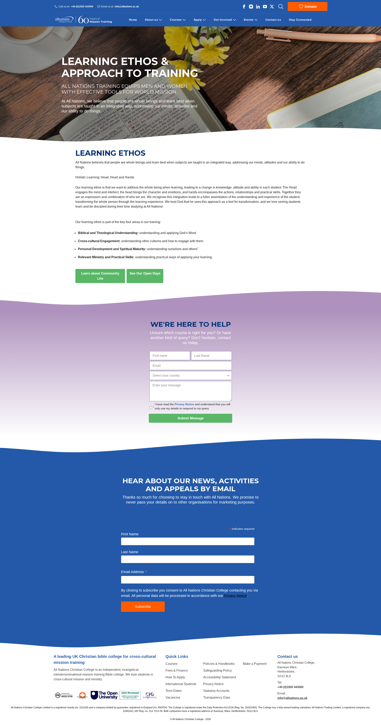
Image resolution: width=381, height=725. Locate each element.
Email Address (134, 572)
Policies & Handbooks (219, 663)
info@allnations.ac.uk (127, 6)
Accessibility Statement (219, 677)
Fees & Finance (176, 670)
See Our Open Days (146, 273)
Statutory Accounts (216, 690)
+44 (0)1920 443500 (82, 6)
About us (151, 19)
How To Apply (175, 677)
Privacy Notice (184, 404)
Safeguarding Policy (217, 670)
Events (249, 19)
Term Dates (173, 690)
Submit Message (191, 418)
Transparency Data (216, 697)
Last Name (129, 552)
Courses (176, 19)
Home (133, 19)
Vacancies (172, 697)
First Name (130, 534)
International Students (180, 684)
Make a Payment (255, 663)
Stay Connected (300, 19)
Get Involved (223, 19)
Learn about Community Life (103, 276)
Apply (198, 19)
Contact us (273, 19)
